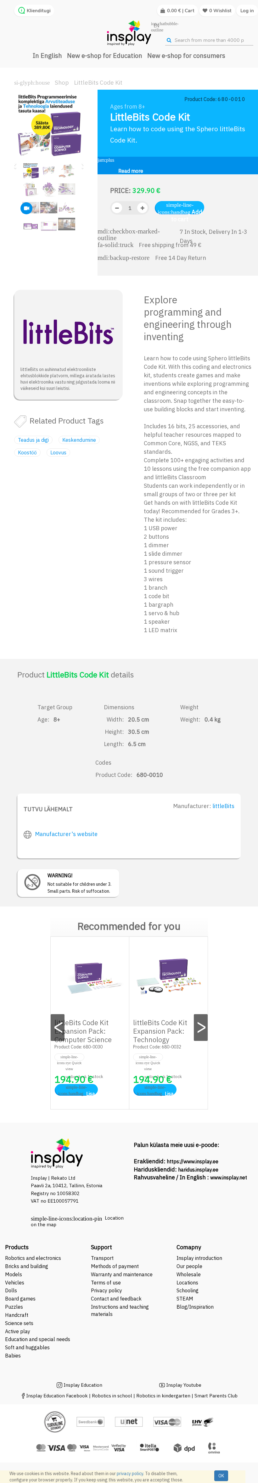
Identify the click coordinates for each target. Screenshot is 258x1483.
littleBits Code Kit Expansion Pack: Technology (160, 1031)
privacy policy (130, 1473)
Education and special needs (37, 1339)
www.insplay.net (228, 1177)
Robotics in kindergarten (164, 1396)
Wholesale (189, 1274)
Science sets (20, 1323)
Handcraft (16, 1315)
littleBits (223, 806)
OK (221, 1476)
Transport (102, 1258)
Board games (20, 1298)
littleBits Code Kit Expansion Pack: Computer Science (83, 1031)
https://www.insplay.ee (192, 1161)
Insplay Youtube (183, 1385)
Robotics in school (112, 1396)
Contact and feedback (116, 1298)
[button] (16, 163)
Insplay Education (83, 1385)
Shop (62, 82)
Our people (189, 1266)
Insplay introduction (199, 1258)
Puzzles (14, 1307)
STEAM (185, 1298)
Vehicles (14, 1282)
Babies (13, 1355)
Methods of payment (115, 1266)
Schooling (188, 1290)
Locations (187, 1282)
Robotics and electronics (33, 1258)
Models (13, 1274)
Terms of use (106, 1282)
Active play (17, 1331)
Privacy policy (106, 1290)
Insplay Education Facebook (57, 1396)
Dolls (11, 1290)
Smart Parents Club (216, 1396)
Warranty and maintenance (122, 1274)
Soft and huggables (27, 1347)
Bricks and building (26, 1266)
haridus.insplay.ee (198, 1169)
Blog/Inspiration (195, 1307)
